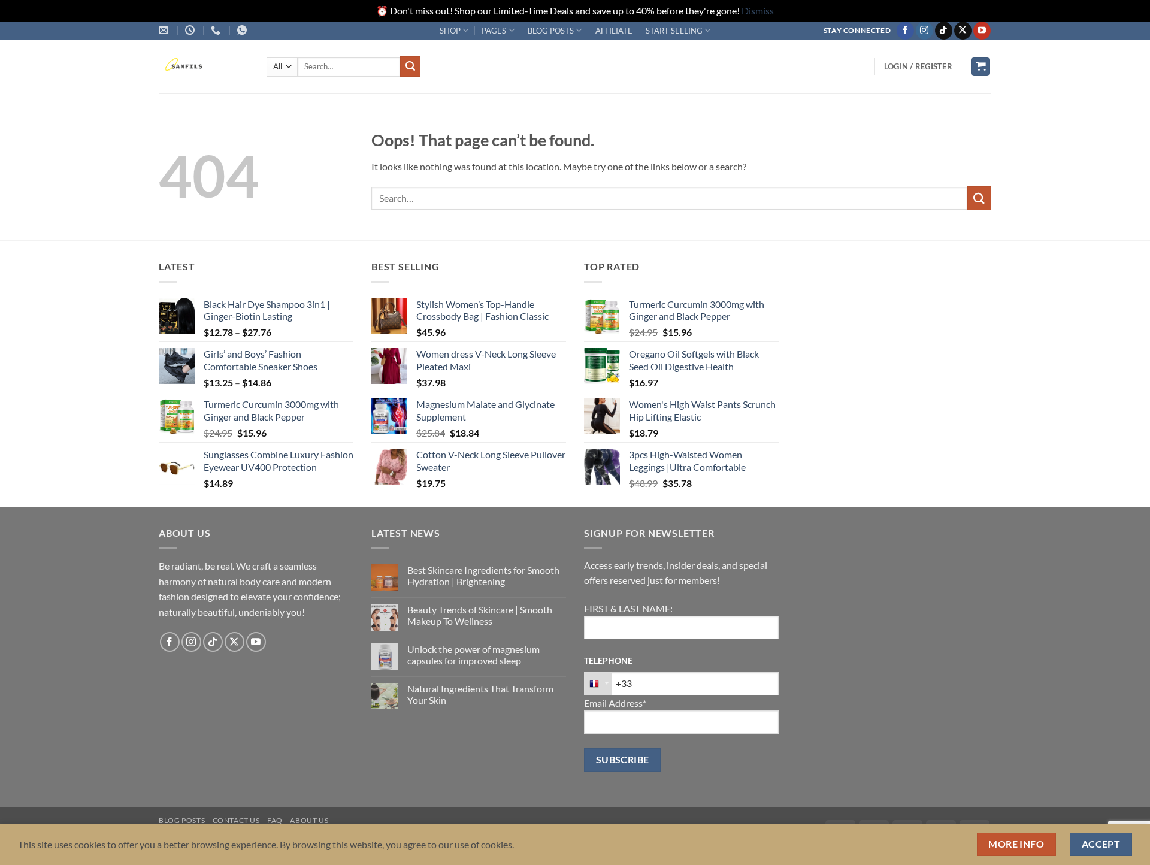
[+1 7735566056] (217, 30)
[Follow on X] (963, 31)
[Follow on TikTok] (943, 31)
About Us (309, 820)
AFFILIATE (613, 30)
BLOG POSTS (551, 30)
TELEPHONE (608, 660)
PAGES (494, 30)
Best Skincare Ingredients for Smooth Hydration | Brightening (483, 575)
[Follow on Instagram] (924, 31)
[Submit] (410, 66)
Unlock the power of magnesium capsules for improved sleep (473, 654)
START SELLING (674, 30)
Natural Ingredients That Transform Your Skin (480, 694)
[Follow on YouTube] (982, 31)
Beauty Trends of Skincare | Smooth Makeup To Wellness (479, 615)
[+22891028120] (243, 30)
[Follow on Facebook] (905, 31)
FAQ (275, 820)
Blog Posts (182, 820)
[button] (918, 66)
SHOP (450, 30)
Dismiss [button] (758, 10)
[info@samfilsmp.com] (165, 30)
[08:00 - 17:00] (191, 30)
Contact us (236, 820)
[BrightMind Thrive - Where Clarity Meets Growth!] (204, 66)
